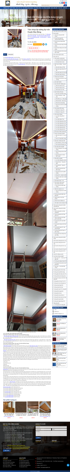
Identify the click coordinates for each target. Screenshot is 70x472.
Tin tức (60, 8)
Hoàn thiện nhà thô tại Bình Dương (59, 31)
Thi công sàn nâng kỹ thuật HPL (61, 261)
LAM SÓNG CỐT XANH (59, 108)
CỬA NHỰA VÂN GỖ (7, 460)
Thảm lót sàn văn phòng (60, 102)
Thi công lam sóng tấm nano (24, 463)
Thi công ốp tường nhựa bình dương (61, 319)
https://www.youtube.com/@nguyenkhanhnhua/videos (20, 447)
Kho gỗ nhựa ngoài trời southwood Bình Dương (59, 39)
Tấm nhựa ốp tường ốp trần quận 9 (59, 249)
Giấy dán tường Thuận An (60, 74)
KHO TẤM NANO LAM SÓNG (9, 462)
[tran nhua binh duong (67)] (14, 38)
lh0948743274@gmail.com (59, 313)
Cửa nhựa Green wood (60, 62)
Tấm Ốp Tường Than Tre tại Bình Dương (61, 354)
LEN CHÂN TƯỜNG (58, 114)
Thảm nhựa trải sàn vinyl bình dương (61, 364)
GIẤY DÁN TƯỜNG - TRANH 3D (9, 465)
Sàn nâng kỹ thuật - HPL (59, 180)
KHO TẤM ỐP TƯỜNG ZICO (60, 84)
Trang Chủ (6, 8)
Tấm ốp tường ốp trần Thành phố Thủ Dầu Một (60, 218)
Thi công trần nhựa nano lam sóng (59, 297)
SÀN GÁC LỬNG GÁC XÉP (60, 140)
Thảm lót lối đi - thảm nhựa (61, 100)
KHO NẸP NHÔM (58, 82)
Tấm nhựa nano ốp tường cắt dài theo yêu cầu (61, 346)
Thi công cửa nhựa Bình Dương (59, 272)
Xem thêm (7, 450)
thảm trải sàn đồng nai (61, 323)
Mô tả (5, 54)
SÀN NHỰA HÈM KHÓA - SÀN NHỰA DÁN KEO (60, 183)
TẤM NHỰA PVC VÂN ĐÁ (8, 463)
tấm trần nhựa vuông (34, 345)
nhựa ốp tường (7, 391)
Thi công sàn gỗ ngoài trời (58, 285)
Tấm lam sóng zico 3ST (60, 85)
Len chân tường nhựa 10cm (61, 121)
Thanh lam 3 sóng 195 (60, 110)
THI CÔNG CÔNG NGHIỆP (58, 256)
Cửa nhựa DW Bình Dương (61, 60)
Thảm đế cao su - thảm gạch (61, 98)
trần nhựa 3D (5, 369)
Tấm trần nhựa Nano (7, 345)
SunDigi (38, 471)
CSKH (55, 309)
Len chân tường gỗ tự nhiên (61, 160)
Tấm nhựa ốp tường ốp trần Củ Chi (59, 240)
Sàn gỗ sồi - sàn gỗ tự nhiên (61, 175)
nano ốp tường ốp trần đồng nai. (61, 334)
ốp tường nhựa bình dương (61, 349)
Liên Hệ (65, 8)
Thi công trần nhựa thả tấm (58, 299)
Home (17, 19)
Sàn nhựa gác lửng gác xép (61, 144)
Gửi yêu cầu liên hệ (33, 48)
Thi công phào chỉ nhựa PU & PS (59, 281)
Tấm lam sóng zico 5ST (60, 87)
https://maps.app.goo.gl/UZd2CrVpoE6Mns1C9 (16, 445)
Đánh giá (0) (10, 54)
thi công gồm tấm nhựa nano (12, 59)
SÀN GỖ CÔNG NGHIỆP (59, 146)
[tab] (5, 54)
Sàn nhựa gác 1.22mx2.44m (61, 142)
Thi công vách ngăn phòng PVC (59, 301)
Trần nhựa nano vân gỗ (8, 336)
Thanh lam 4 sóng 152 (60, 112)
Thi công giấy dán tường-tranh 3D (59, 274)
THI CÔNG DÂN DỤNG (28, 8)
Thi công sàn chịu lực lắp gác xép (59, 283)
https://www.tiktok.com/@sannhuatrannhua (20, 448)
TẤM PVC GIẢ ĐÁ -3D (59, 189)
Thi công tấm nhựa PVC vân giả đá (59, 289)
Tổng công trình (56, 303)
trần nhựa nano (15, 336)
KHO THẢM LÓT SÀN (59, 92)
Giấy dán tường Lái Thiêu (60, 67)
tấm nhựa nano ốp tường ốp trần (43, 35)
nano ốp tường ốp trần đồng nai (61, 329)
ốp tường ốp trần (10, 395)
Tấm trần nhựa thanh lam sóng (9, 339)
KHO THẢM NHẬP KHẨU (58, 54)
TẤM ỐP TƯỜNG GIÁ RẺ (58, 254)
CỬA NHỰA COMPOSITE (60, 58)
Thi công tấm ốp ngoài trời (58, 291)
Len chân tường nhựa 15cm (61, 125)
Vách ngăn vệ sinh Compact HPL (61, 202)
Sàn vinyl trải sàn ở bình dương (61, 359)
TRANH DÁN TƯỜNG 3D (60, 200)
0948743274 (56, 311)
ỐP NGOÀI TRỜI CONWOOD (60, 131)
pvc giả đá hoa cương (35, 37)
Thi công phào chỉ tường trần (60, 304)
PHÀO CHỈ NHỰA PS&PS (60, 133)
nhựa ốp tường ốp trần (9, 57)
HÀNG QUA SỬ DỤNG (59, 76)
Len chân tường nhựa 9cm (60, 129)
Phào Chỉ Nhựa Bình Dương (61, 138)
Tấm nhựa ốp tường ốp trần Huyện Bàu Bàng (39, 51)
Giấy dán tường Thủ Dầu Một (61, 72)
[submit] (65, 5)
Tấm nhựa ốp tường (6, 387)
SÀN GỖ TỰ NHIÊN (58, 158)
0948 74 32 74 (37, 44)
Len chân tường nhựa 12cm (61, 123)
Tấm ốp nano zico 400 (60, 89)
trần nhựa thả (12, 381)
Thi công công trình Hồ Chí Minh (59, 270)
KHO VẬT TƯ (56, 56)
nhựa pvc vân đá (26, 59)
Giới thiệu (12, 8)
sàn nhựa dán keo (21, 64)
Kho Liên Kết (55, 33)
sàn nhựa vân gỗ (43, 37)
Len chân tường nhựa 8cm (60, 127)
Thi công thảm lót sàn (57, 293)
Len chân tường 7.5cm (60, 119)
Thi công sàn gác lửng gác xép (24, 465)
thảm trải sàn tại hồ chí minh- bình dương (61, 338)
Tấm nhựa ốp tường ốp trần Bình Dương (27, 19)
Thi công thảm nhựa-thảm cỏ (58, 295)
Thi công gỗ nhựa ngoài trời (24, 462)
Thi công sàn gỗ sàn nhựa (58, 287)
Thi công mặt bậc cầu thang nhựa (59, 276)
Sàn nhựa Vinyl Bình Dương (61, 93)
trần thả (4, 350)
